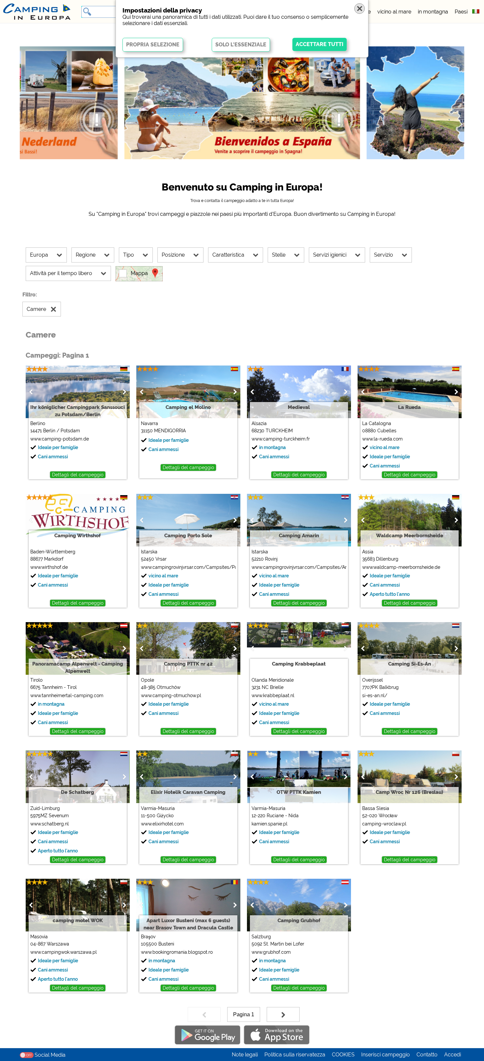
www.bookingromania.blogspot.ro (177, 952)
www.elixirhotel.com (162, 823)
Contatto (427, 1054)
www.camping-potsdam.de (59, 439)
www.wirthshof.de (49, 567)
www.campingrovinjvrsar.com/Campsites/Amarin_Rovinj (299, 567)
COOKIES (343, 1054)
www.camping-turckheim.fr (281, 439)
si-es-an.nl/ (374, 695)
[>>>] (283, 1014)
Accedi (452, 1054)
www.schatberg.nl (49, 823)
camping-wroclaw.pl (384, 823)
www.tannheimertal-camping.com (66, 695)
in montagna (433, 12)
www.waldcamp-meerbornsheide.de (401, 567)
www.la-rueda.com (382, 439)
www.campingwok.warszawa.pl (63, 952)
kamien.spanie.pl (269, 823)
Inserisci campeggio (385, 1054)
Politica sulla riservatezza (294, 1054)
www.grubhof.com (271, 952)
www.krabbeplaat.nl (273, 695)
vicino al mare (394, 12)
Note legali (245, 1054)
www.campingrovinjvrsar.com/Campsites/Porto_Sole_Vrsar (188, 567)
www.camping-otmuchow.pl (171, 695)
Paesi (461, 12)
